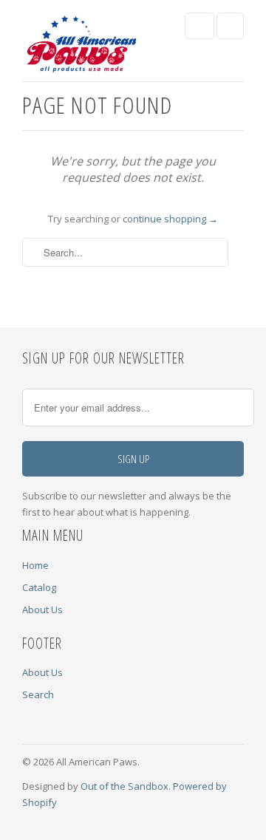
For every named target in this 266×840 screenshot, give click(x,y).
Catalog (39, 587)
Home (35, 565)
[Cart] (230, 26)
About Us (42, 609)
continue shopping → (170, 218)
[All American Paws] (81, 46)
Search (38, 694)
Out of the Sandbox (124, 786)
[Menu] (199, 26)
